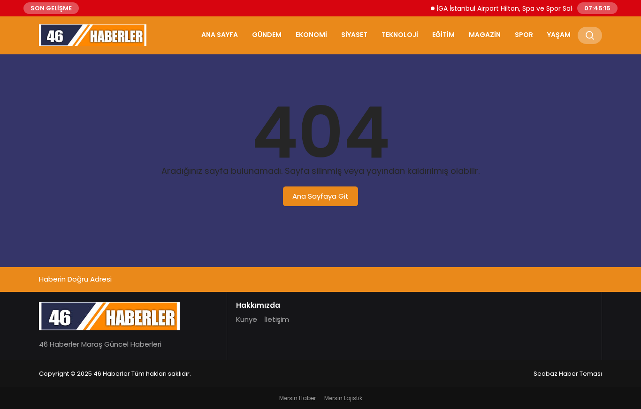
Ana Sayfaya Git (320, 196)
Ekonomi (311, 34)
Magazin (485, 34)
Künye (246, 319)
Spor (524, 34)
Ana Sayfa (219, 34)
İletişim (276, 319)
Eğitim (443, 34)
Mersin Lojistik (343, 398)
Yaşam (559, 34)
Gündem (267, 34)
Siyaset (354, 34)
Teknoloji (400, 34)
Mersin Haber (297, 398)
